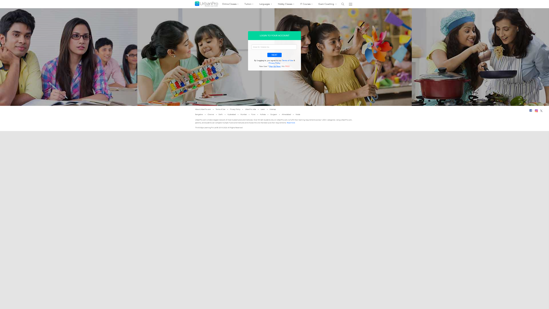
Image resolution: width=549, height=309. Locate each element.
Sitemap (273, 109)
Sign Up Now (275, 66)
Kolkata (263, 114)
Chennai (211, 114)
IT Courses (305, 4)
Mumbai (243, 114)
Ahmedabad (286, 114)
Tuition (247, 4)
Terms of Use (287, 60)
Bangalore (199, 114)
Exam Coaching (327, 4)
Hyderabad (231, 114)
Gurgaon (273, 114)
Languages (264, 4)
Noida (298, 114)
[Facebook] (531, 111)
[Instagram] (536, 112)
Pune (253, 114)
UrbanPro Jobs (250, 109)
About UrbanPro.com (203, 109)
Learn (263, 109)
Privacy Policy (274, 63)
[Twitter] (541, 111)
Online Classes (229, 4)
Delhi (221, 114)
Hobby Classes (285, 4)
